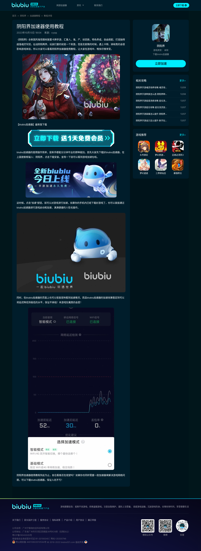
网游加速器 (62, 5)
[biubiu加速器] (28, 5)
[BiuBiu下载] (71, 138)
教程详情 (48, 16)
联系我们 (98, 5)
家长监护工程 (30, 520)
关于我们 (16, 520)
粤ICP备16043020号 (22, 535)
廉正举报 (92, 520)
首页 (14, 16)
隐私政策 (56, 520)
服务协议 (44, 520)
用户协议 (80, 520)
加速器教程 (35, 16)
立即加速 (161, 63)
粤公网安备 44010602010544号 (30, 542)
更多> (183, 80)
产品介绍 (68, 520)
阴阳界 (23, 16)
